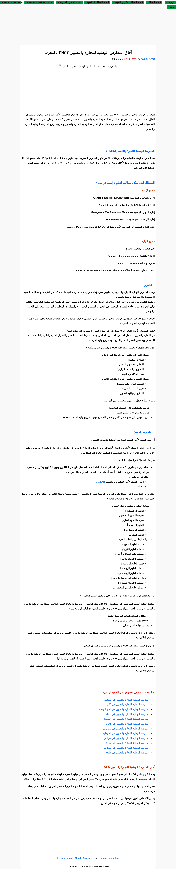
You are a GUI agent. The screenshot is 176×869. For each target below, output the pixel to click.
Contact (87, 858)
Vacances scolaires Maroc (39, 2)
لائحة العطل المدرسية (69, 2)
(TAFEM (100, 481)
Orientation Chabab (108, 858)
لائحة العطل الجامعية (97, 2)
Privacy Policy (64, 858)
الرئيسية (170, 2)
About (77, 858)
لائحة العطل (154, 2)
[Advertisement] (88, 24)
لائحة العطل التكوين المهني (128, 2)
